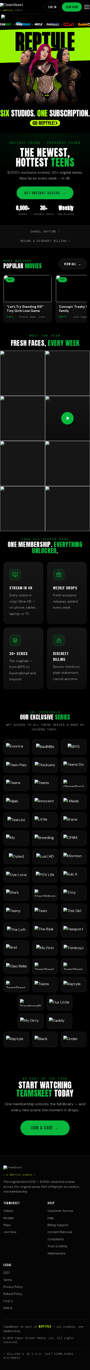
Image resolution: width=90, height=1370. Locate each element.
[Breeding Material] (45, 838)
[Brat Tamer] (16, 948)
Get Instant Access (45, 192)
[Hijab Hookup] (16, 801)
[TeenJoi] (16, 820)
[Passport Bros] (74, 929)
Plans (7, 1225)
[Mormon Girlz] (74, 856)
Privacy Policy (13, 1287)
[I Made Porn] (74, 801)
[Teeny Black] (16, 911)
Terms (7, 1280)
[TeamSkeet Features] (74, 966)
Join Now (72, 7)
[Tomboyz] (74, 948)
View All (72, 264)
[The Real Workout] (45, 929)
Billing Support (58, 1225)
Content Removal (60, 1232)
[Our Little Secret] (60, 1002)
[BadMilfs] (45, 746)
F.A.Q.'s (8, 1301)
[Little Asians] (45, 820)
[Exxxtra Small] (16, 746)
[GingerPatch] (74, 783)
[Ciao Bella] (16, 966)
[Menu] (87, 7)
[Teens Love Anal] (16, 783)
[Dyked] (16, 856)
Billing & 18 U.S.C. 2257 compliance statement (38, 1356)
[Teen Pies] (16, 765)
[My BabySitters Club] (16, 838)
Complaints (56, 1239)
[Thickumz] (45, 765)
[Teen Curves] (45, 911)
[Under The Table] (74, 1039)
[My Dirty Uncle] (31, 1021)
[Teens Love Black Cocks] (45, 783)
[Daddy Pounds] (59, 1021)
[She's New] (16, 893)
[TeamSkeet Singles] (45, 966)
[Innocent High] (45, 801)
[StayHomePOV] (31, 1002)
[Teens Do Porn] (74, 765)
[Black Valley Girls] (45, 1039)
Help (51, 1218)
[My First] (45, 948)
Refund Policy (12, 1294)
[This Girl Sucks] (74, 911)
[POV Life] (45, 874)
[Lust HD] (45, 856)
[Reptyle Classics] (16, 1039)
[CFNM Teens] (74, 838)
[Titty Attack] (74, 893)
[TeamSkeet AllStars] (16, 984)
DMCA (7, 1308)
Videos (8, 1211)
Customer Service (60, 1211)
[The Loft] (16, 929)
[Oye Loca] (16, 874)
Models (8, 1218)
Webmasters (57, 1253)
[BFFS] (74, 746)
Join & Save (45, 1128)
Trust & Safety (57, 1246)
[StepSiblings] (45, 893)
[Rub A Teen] (74, 874)
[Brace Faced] (74, 820)
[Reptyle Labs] (74, 984)
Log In (52, 7)
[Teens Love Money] (45, 984)
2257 (6, 1273)
